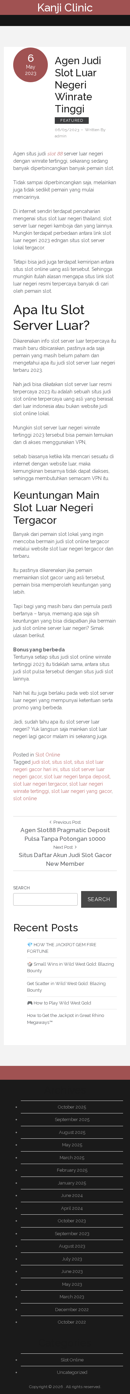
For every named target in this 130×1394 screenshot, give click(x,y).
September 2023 (72, 1233)
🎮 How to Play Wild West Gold (59, 1003)
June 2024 (72, 1195)
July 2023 (72, 1259)
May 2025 (72, 1144)
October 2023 (72, 1220)
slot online (25, 798)
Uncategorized (72, 1372)
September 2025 (72, 1119)
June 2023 (72, 1271)
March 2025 (72, 1157)
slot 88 (54, 153)
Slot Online (47, 755)
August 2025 (72, 1132)
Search (21, 888)
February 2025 (72, 1170)
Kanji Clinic (65, 7)
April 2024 (72, 1208)
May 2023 (72, 1284)
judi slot (41, 762)
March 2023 (72, 1296)
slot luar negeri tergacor (40, 784)
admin (61, 136)
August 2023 (72, 1246)
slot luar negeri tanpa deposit (77, 776)
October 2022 (72, 1322)
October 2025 (72, 1107)
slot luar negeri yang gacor (81, 791)
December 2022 (72, 1309)
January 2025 (72, 1183)
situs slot (62, 762)
